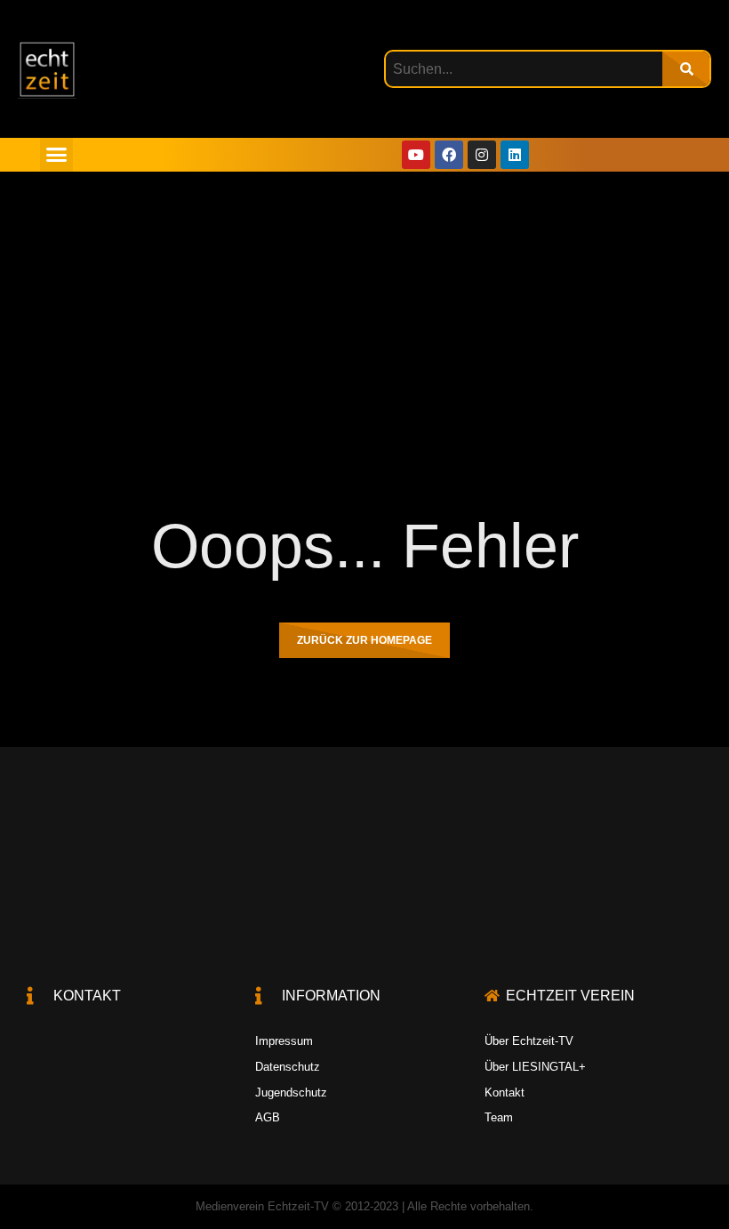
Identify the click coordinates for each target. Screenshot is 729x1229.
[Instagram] (482, 155)
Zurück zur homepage (364, 640)
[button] (57, 155)
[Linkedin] (515, 155)
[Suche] (685, 69)
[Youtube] (416, 155)
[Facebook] (449, 155)
